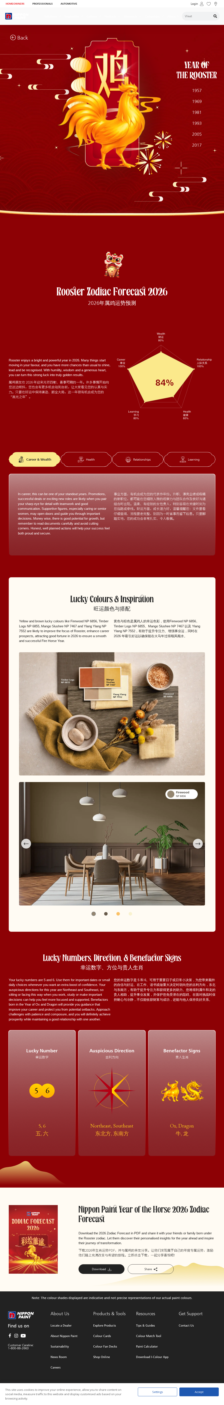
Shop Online (101, 1357)
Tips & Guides (145, 1325)
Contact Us (186, 1325)
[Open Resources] (140, 16)
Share (148, 1269)
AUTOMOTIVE (69, 3)
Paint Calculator (147, 1346)
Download (99, 1269)
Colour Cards (102, 1336)
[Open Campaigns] (162, 16)
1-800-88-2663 (18, 1348)
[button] (93, 914)
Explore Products (104, 1325)
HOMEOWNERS (15, 3)
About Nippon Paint (64, 1336)
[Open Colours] (99, 16)
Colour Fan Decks (105, 1346)
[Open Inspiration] (81, 16)
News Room (59, 1357)
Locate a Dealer (61, 1325)
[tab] (34, 459)
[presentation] (26, 844)
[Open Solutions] (59, 16)
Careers (56, 1367)
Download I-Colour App (152, 1357)
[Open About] (178, 16)
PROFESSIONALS (42, 3)
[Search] (215, 16)
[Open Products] (119, 16)
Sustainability (60, 1346)
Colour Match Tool (148, 1336)
